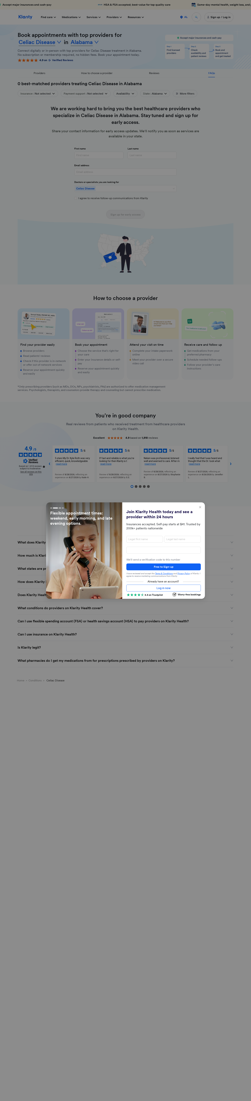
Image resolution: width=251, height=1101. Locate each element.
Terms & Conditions (164, 573)
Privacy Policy (183, 573)
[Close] (200, 507)
